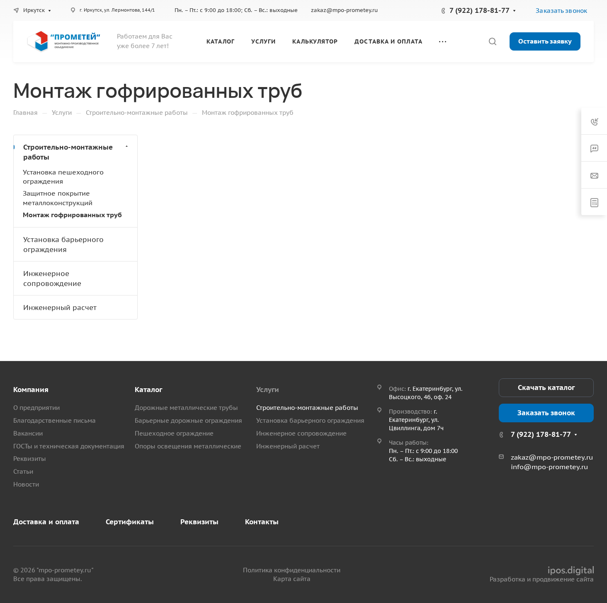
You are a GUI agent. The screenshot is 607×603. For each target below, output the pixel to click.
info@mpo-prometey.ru (549, 467)
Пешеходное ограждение (174, 433)
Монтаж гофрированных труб (72, 215)
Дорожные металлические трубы (186, 408)
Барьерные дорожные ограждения (188, 420)
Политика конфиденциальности (291, 570)
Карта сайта (292, 579)
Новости (26, 484)
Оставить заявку (545, 41)
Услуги (267, 389)
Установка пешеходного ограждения (63, 177)
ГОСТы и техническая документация (68, 446)
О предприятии (36, 408)
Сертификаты (130, 521)
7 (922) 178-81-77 (479, 10)
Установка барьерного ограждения (63, 244)
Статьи (23, 471)
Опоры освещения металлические (188, 446)
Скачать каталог (546, 387)
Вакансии (28, 433)
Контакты (262, 521)
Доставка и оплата (46, 521)
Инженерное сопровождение (52, 278)
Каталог (148, 389)
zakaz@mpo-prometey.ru (344, 10)
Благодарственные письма (54, 420)
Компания (31, 389)
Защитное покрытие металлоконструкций (57, 198)
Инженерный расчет (60, 307)
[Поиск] (492, 42)
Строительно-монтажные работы (68, 152)
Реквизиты (29, 459)
